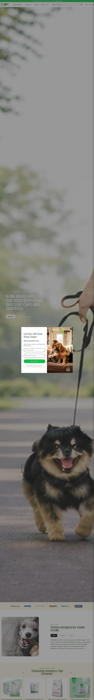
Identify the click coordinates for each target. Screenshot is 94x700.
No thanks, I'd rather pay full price (34, 366)
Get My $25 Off (34, 361)
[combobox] (34, 356)
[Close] (71, 329)
